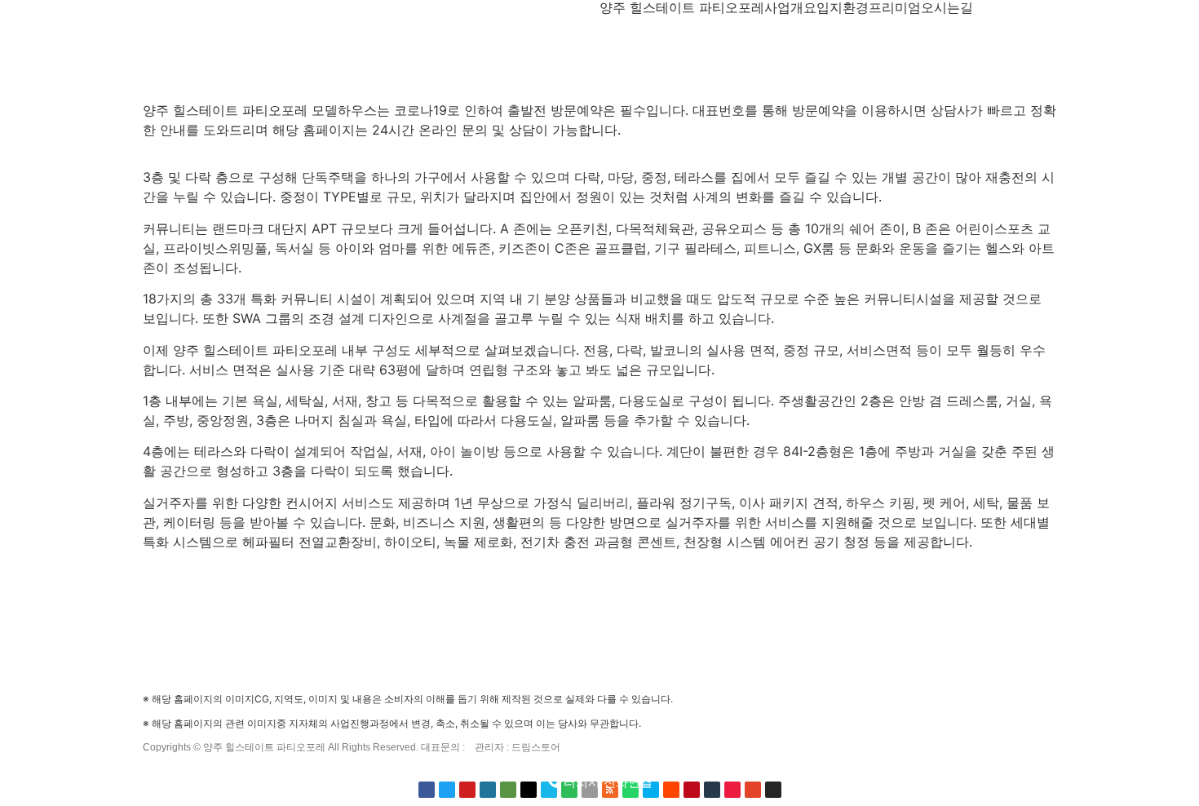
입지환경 (842, 7)
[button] (600, 782)
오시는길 (947, 7)
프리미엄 (895, 7)
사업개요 (790, 7)
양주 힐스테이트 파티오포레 (682, 7)
